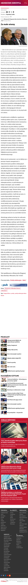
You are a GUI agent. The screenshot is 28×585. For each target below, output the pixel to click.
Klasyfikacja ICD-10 (23, 532)
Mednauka (12, 524)
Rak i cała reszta (11, 366)
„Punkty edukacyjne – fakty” (18, 280)
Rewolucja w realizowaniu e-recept (16, 390)
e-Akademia (12, 522)
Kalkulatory (21, 528)
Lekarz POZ (6, 541)
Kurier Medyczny (7, 559)
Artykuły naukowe (23, 527)
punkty (12, 293)
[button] (25, 3)
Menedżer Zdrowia (8, 540)
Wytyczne (21, 525)
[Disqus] (14, 316)
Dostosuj (21, 514)
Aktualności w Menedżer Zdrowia (12, 288)
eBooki (11, 517)
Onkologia (6, 548)
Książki (11, 516)
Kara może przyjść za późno (14, 354)
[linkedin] (13, 12)
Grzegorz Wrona (7, 293)
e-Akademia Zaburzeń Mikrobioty (18, 539)
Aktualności (4, 290)
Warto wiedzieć (7, 567)
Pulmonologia (7, 556)
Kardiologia (6, 553)
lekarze (2, 295)
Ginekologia (6, 557)
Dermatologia (6, 545)
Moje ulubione (22, 516)
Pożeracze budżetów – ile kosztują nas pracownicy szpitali (17, 380)
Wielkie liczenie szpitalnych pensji (15, 371)
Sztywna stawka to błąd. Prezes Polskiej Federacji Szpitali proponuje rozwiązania (16, 394)
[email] (7, 12)
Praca (2, 519)
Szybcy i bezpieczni (12, 345)
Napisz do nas (4, 527)
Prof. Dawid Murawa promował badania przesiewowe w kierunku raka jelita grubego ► (17, 384)
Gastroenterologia (7, 554)
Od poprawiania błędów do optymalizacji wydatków (14, 341)
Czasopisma (12, 514)
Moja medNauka (22, 512)
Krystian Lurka (10, 14)
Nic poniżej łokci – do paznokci (15, 412)
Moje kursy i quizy (23, 524)
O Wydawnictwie (4, 512)
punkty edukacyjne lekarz (20, 293)
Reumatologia (7, 551)
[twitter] (11, 12)
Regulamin (3, 530)
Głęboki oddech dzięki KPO (14, 358)
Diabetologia (6, 546)
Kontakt (2, 517)
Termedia (25, 581)
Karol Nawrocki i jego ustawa (14, 399)
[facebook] (9, 12)
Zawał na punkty (11, 362)
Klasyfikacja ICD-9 (23, 530)
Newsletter (3, 516)
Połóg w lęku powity (12, 349)
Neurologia (6, 549)
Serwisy (11, 512)
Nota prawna (3, 528)
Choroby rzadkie (7, 543)
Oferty (2, 514)
